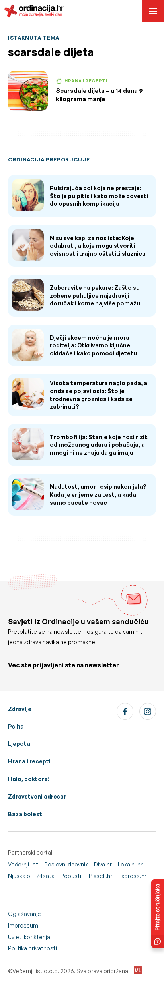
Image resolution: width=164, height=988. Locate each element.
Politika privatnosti (32, 948)
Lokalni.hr (130, 864)
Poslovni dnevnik (66, 864)
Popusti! (72, 875)
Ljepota (19, 743)
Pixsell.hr (100, 875)
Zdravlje (19, 708)
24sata (45, 875)
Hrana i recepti (29, 761)
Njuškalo (19, 875)
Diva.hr (103, 864)
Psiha (16, 726)
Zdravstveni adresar (37, 796)
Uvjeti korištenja (29, 937)
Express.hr (132, 875)
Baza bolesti (26, 814)
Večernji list (23, 864)
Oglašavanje (24, 913)
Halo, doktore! (29, 778)
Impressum (23, 925)
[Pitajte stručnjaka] (157, 913)
